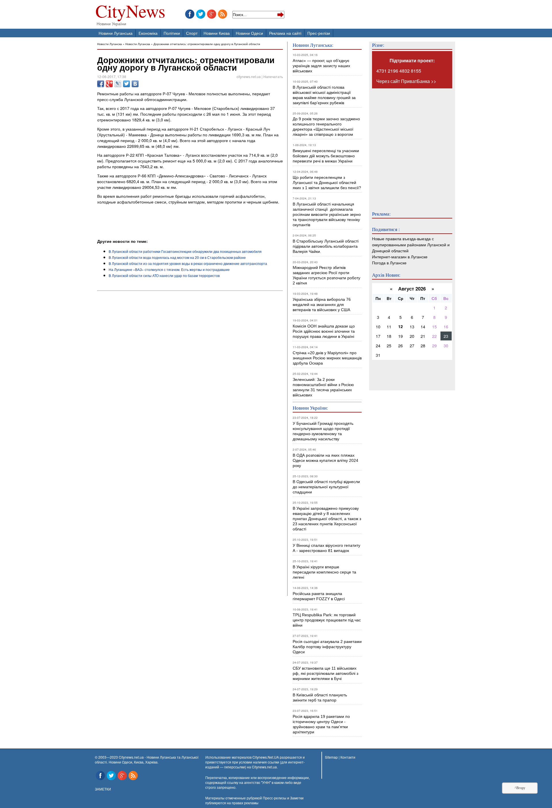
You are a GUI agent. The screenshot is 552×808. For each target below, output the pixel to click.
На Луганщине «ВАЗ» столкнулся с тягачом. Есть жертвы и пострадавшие (169, 269)
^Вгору (520, 788)
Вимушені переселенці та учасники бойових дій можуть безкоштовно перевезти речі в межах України (326, 155)
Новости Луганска (109, 44)
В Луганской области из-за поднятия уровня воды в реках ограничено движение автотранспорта (188, 263)
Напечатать (273, 76)
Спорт (192, 33)
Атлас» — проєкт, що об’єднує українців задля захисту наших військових (321, 65)
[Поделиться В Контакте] (135, 83)
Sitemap (331, 757)
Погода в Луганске (389, 262)
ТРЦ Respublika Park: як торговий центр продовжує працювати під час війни (327, 620)
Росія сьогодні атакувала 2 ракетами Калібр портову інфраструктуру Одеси (327, 646)
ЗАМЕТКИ (103, 788)
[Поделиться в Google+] (109, 83)
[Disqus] (190, 371)
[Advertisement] (164, 222)
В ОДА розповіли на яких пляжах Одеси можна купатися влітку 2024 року (325, 460)
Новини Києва (217, 33)
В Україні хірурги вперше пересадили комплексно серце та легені (324, 572)
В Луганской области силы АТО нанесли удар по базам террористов (164, 275)
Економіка (148, 33)
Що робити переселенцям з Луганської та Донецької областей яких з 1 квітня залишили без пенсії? (327, 182)
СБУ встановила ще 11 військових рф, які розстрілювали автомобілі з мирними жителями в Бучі (325, 673)
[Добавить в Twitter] (126, 83)
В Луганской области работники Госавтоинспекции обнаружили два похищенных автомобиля (185, 251)
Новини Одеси (249, 33)
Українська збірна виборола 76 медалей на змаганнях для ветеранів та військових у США (322, 304)
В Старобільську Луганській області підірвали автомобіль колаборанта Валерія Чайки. (326, 246)
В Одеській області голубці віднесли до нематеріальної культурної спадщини (326, 486)
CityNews (130, 12)
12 (400, 326)
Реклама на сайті (285, 33)
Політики (172, 33)
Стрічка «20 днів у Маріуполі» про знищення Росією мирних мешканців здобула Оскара (327, 357)
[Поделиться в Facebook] (100, 83)
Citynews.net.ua (264, 766)
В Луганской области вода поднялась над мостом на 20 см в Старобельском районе (177, 257)
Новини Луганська (116, 33)
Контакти (347, 757)
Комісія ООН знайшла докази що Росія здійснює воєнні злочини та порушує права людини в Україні (324, 331)
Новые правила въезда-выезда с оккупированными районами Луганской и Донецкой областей (411, 244)
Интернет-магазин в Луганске (400, 256)
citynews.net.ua (249, 76)
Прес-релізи (318, 33)
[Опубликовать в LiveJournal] (117, 83)
